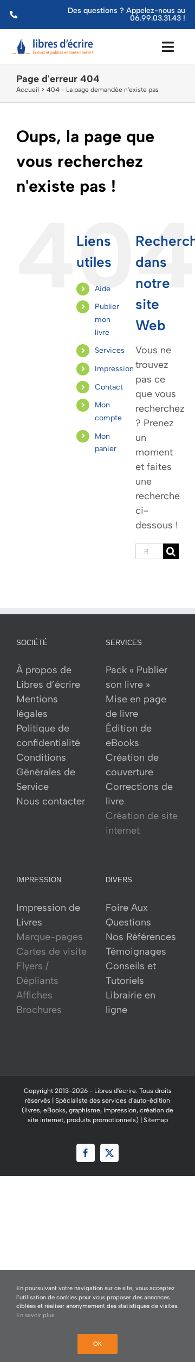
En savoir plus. (36, 1315)
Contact (109, 387)
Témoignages (136, 951)
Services (110, 350)
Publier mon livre (107, 319)
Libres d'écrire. (116, 1091)
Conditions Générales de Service (45, 772)
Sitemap (156, 1120)
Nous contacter (50, 801)
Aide (102, 288)
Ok (97, 1343)
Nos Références (141, 937)
